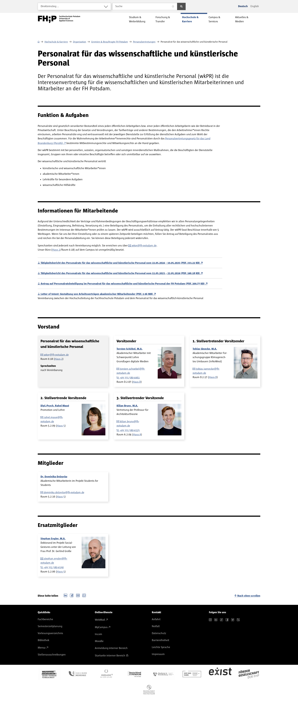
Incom (98, 634)
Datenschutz (159, 633)
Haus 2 (56, 249)
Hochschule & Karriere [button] (190, 19)
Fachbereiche (45, 619)
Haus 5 (61, 425)
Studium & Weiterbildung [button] (137, 19)
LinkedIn (65, 595)
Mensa (41, 647)
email (78, 595)
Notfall (156, 626)
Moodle (99, 641)
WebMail (100, 619)
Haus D (137, 382)
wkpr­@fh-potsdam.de (144, 245)
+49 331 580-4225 (130, 430)
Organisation (79, 42)
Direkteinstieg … (50, 6)
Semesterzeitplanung (50, 626)
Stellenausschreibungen (52, 654)
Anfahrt (156, 619)
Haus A (137, 434)
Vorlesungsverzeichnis (50, 633)
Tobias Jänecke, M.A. (205, 349)
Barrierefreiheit (160, 640)
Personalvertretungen (144, 42)
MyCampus (101, 627)
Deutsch (243, 6)
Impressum (158, 654)
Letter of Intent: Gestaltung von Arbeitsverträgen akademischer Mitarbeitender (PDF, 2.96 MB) (97, 294)
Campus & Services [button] (214, 19)
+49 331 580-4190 (54, 567)
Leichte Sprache (161, 647)
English (255, 6)
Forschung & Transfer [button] (163, 19)
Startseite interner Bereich (110, 655)
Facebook (71, 595)
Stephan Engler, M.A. (53, 538)
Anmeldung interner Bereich (111, 648)
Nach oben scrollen (248, 595)
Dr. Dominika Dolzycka (54, 476)
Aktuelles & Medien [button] (241, 19)
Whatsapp (84, 595)
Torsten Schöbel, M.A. (129, 349)
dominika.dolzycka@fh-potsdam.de (64, 492)
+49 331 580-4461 (130, 377)
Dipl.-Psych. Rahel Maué (55, 405)
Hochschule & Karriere (56, 42)
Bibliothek (43, 640)
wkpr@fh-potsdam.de (56, 354)
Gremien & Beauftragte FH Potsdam (109, 42)
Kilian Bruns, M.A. (127, 405)
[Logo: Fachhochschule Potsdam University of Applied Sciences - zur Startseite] (59, 19)
